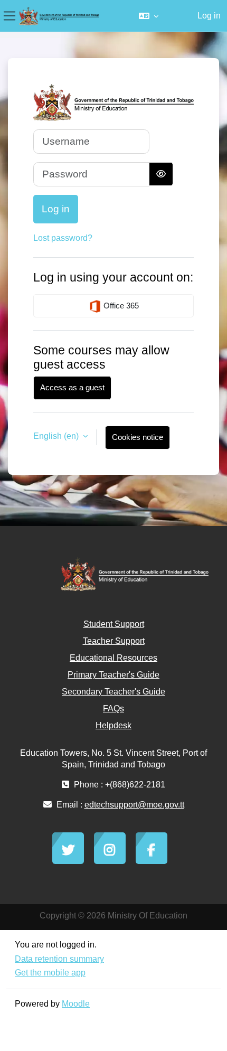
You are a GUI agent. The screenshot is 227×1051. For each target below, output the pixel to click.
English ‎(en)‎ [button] (57, 435)
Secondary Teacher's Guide (113, 691)
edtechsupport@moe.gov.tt (134, 804)
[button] (149, 16)
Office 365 (120, 305)
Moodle (76, 1003)
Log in (209, 15)
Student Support (113, 624)
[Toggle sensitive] (161, 174)
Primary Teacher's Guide (113, 674)
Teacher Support (114, 640)
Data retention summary (59, 958)
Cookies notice (137, 437)
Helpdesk (113, 725)
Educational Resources (113, 657)
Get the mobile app (50, 972)
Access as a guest (72, 387)
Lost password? (62, 237)
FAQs (113, 708)
